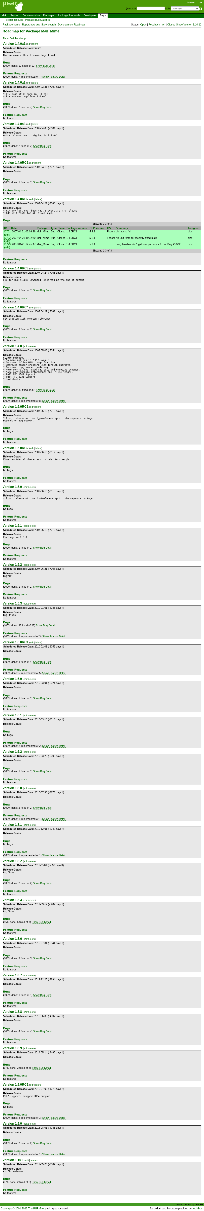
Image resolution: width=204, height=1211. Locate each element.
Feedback (154, 24)
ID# (5, 228)
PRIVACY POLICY (184, 1204)
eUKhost (198, 1208)
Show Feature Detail (54, 76)
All (163, 24)
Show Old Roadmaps (15, 38)
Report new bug (31, 24)
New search (49, 24)
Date (14, 228)
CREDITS (199, 1204)
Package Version (77, 228)
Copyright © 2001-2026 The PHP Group (23, 1208)
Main (4, 15)
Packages (49, 15)
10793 (7, 244)
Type (54, 228)
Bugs (103, 15)
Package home (11, 24)
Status (61, 228)
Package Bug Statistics (37, 20)
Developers (89, 15)
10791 (7, 231)
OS (109, 228)
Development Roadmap (71, 24)
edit (29, 44)
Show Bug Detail (45, 65)
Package (42, 228)
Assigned (193, 228)
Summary (122, 228)
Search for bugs (14, 20)
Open (143, 24)
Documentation (31, 15)
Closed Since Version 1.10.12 (184, 24)
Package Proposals (69, 15)
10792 (7, 237)
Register (191, 2)
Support (14, 15)
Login (199, 2)
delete (35, 44)
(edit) (7, 234)
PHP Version (97, 228)
